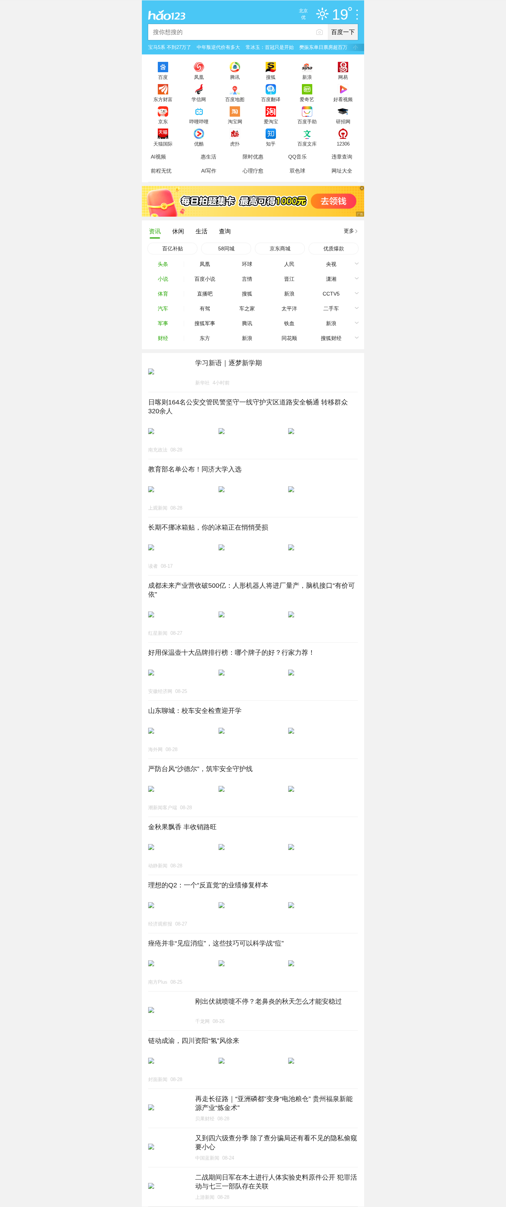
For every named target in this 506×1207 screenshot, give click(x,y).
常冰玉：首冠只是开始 (270, 47)
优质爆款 (333, 248)
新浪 (307, 77)
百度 (163, 77)
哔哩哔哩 (199, 121)
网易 (343, 77)
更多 (349, 231)
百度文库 (307, 143)
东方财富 (163, 99)
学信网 (199, 99)
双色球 (297, 171)
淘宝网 (235, 121)
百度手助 (307, 121)
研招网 (343, 121)
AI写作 (208, 171)
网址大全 (342, 171)
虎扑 (235, 143)
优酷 (199, 143)
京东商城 (280, 248)
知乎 (271, 143)
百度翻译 (270, 99)
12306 (343, 143)
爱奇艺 (307, 99)
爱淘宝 (271, 121)
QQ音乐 (297, 157)
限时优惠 (253, 157)
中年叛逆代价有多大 (218, 47)
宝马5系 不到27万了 (169, 47)
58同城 (226, 248)
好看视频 (343, 99)
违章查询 (342, 157)
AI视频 (158, 157)
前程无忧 (161, 171)
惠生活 (208, 157)
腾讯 (235, 77)
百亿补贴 (172, 248)
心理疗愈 (253, 171)
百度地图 (234, 99)
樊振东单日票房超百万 (323, 47)
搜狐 (271, 77)
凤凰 (199, 77)
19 (340, 15)
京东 (163, 121)
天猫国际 (163, 143)
